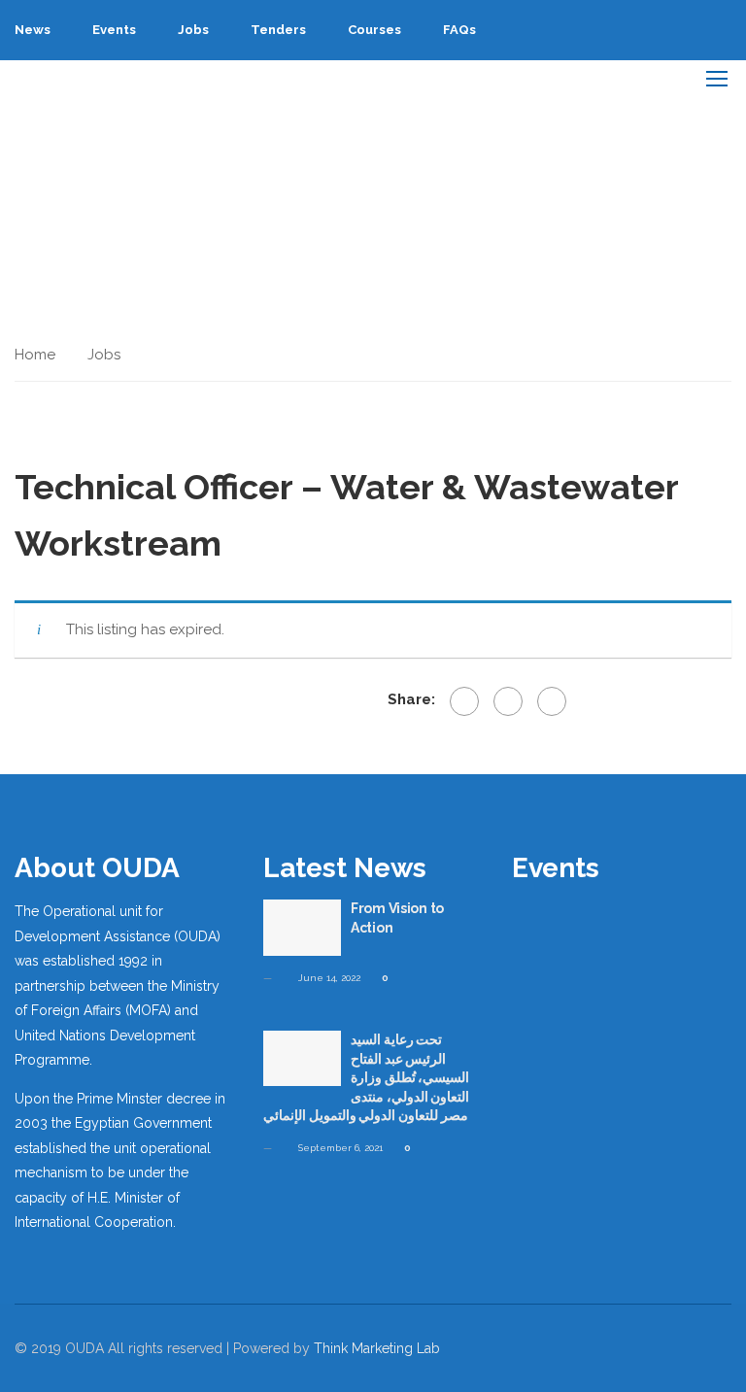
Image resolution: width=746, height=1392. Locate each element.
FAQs (459, 29)
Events (114, 29)
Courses (374, 29)
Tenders (278, 29)
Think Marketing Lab (377, 1348)
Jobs (193, 29)
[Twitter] (508, 701)
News (33, 29)
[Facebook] (464, 701)
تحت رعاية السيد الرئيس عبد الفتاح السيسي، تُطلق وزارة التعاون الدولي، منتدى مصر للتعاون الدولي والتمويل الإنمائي (366, 1077)
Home (35, 354)
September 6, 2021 (339, 1147)
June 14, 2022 (327, 977)
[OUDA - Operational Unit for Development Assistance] (65, 77)
